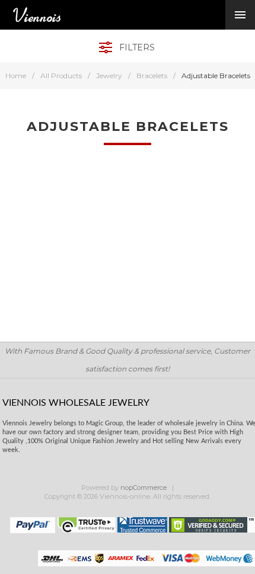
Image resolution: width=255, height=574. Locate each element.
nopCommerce (143, 487)
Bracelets (151, 75)
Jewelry (109, 75)
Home (15, 75)
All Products (61, 75)
